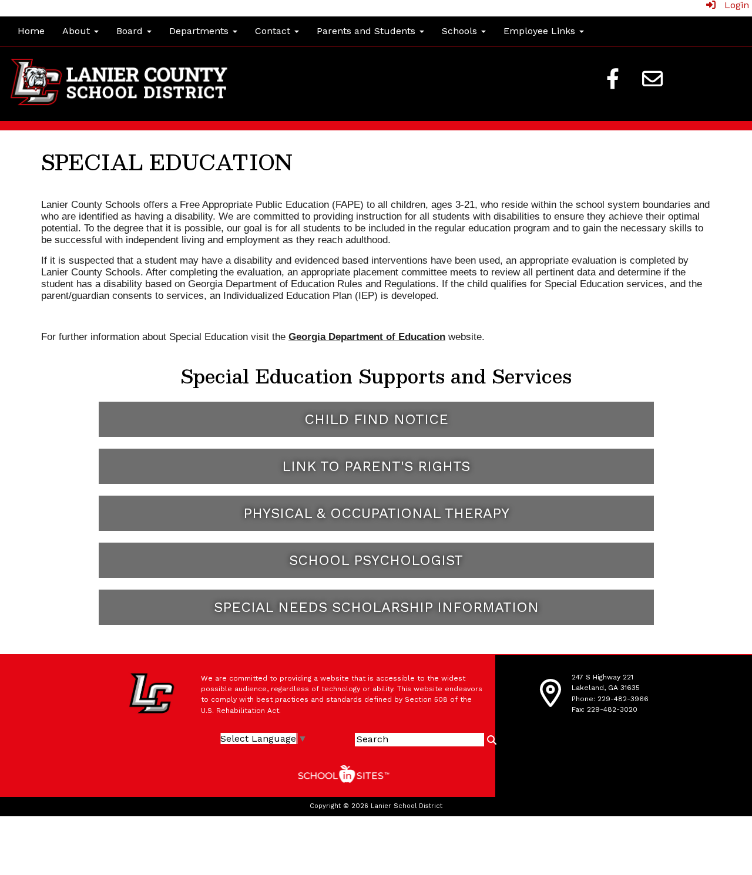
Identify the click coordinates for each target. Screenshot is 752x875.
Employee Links (540, 30)
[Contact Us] (653, 78)
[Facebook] (613, 78)
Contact (274, 30)
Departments (200, 30)
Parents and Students (367, 30)
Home (31, 30)
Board (131, 30)
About (77, 30)
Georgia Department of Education (366, 336)
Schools (461, 30)
